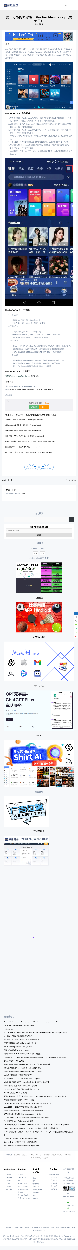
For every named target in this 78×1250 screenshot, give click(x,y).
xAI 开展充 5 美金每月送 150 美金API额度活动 (20, 1138)
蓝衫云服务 (39, 831)
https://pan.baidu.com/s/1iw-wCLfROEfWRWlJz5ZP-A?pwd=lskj (31, 389)
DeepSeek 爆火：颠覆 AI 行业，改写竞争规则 (20, 1142)
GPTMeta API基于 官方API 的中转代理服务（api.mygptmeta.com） (29, 452)
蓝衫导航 (17, 1154)
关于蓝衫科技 (54, 1174)
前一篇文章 (7, 480)
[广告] (26, 811)
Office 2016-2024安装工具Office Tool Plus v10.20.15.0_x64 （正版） (28, 1103)
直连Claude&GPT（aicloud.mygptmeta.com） (25, 419)
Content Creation (24, 1195)
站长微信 (54, 1177)
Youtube (35, 1198)
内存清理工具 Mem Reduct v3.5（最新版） (19, 1121)
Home (9, 1174)
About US (9, 1189)
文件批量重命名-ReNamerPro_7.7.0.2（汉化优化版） (23, 1054)
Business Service (24, 1198)
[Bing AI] (39, 763)
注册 (42, 553)
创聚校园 (46, 1154)
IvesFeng (38, 1154)
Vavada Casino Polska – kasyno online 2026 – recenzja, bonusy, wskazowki (30, 1022)
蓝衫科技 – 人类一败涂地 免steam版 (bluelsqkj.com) (23, 430)
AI (9, 1183)
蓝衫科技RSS (37, 1189)
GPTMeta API (35, 1157)
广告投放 (54, 1180)
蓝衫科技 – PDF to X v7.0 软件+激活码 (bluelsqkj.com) (24, 436)
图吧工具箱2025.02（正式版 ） (15, 1061)
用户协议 (54, 1186)
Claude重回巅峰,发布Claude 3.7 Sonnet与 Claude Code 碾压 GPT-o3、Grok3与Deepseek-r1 (37, 1124)
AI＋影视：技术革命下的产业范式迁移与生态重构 (21, 1039)
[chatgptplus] (39, 577)
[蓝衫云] (26, 851)
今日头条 (35, 1186)
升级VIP (44, 407)
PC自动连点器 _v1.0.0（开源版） (16, 1092)
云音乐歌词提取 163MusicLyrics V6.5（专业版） (21, 1043)
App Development (24, 1186)
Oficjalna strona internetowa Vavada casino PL (20, 1025)
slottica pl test (8, 1029)
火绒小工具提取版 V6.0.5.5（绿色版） (17, 1050)
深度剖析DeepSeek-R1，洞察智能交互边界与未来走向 (23, 1110)
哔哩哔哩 (35, 1183)
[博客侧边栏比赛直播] (39, 617)
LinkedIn (35, 1192)
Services (9, 1177)
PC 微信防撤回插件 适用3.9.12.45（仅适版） (20, 1100)
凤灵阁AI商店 (39, 637)
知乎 (34, 1180)
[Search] (71, 519)
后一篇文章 (71, 480)
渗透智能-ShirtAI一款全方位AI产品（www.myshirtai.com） (25, 447)
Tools (9, 1186)
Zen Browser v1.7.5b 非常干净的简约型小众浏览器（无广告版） (27, 1117)
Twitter (34, 1195)
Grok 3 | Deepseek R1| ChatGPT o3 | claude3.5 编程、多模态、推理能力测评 (31, 1128)
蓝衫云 (24, 1154)
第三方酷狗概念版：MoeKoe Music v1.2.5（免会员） (23, 1114)
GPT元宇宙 (39, 686)
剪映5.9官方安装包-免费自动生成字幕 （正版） (21, 1085)
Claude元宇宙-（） (30, 441)
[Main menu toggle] (65, 5)
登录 (23, 493)
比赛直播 (39, 597)
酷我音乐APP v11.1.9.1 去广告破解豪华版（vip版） (22, 1078)
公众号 (34, 1178)
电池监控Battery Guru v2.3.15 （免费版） (18, 1046)
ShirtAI (39, 735)
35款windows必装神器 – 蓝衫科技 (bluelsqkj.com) (23, 425)
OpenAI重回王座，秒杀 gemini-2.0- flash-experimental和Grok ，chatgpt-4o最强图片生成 (35, 1057)
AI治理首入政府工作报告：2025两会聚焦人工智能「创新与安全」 (27, 1082)
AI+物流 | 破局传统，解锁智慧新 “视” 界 (18, 1075)
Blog (9, 1180)
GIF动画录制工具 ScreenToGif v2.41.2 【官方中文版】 (23, 1068)
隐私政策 (54, 1189)
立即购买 (33, 407)
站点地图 (54, 1183)
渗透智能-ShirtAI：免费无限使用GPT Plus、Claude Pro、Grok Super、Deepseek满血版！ (36, 1096)
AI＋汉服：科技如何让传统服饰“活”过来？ (19, 1036)
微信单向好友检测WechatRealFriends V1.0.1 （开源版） (24, 1071)
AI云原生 (45, 1157)
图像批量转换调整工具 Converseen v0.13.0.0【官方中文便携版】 (27, 1064)
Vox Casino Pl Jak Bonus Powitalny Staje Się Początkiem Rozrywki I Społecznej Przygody (35, 1032)
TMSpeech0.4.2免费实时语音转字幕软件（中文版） (22, 1089)
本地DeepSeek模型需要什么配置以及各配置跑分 (21, 1145)
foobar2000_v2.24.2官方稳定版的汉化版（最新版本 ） (23, 1107)
